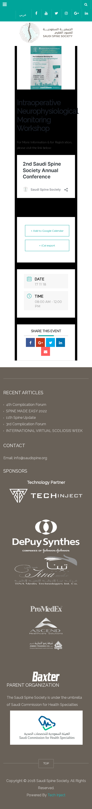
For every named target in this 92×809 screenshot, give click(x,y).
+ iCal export (47, 245)
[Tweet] (50, 342)
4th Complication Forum (26, 404)
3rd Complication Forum (26, 424)
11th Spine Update (21, 418)
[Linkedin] (60, 342)
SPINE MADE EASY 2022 (26, 411)
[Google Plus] (40, 342)
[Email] (45, 351)
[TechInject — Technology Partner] (46, 496)
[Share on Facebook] (30, 342)
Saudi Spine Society (52, 781)
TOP (46, 763)
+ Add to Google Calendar (47, 230)
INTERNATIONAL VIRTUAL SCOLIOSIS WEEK (44, 431)
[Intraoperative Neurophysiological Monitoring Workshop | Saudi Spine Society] (46, 32)
